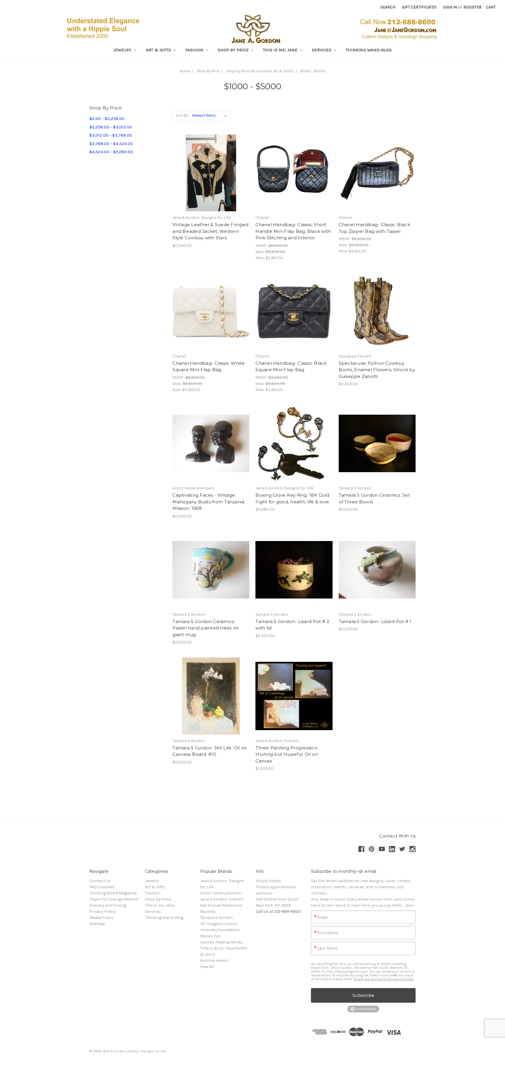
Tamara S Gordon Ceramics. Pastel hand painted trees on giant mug (205, 628)
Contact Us (100, 880)
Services (322, 50)
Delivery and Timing (107, 905)
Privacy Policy (102, 911)
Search (388, 7)
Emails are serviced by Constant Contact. (384, 979)
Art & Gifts (159, 50)
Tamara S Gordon (216, 917)
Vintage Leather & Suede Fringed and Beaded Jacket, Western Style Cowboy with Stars (210, 231)
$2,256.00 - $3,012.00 (110, 127)
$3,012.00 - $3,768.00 (110, 135)
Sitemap (97, 923)
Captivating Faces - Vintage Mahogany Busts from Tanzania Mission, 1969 (208, 501)
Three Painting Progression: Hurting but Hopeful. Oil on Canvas (286, 754)
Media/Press (101, 917)
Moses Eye (210, 936)
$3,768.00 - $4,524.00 (111, 143)
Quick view (211, 167)
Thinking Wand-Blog (369, 50)
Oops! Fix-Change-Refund (113, 899)
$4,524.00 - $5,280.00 (111, 151)
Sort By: (182, 115)
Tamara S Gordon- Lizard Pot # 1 (375, 621)
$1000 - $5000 (313, 71)
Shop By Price (234, 50)
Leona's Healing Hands (221, 942)
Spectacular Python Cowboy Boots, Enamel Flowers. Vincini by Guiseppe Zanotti (377, 369)
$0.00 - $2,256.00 (106, 118)
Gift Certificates (419, 7)
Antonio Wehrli (214, 960)
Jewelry (123, 50)
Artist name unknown (220, 893)
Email (322, 917)
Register (473, 7)
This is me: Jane (281, 50)
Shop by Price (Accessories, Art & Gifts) (259, 71)
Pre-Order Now (211, 178)
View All (207, 966)
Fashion (195, 50)
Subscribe (363, 995)
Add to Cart (294, 178)
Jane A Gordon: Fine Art (221, 899)
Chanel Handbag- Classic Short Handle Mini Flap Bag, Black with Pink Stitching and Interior (293, 231)
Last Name (327, 948)
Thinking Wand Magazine (113, 893)
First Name (327, 933)
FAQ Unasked (101, 886)
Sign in (450, 7)
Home (185, 71)
